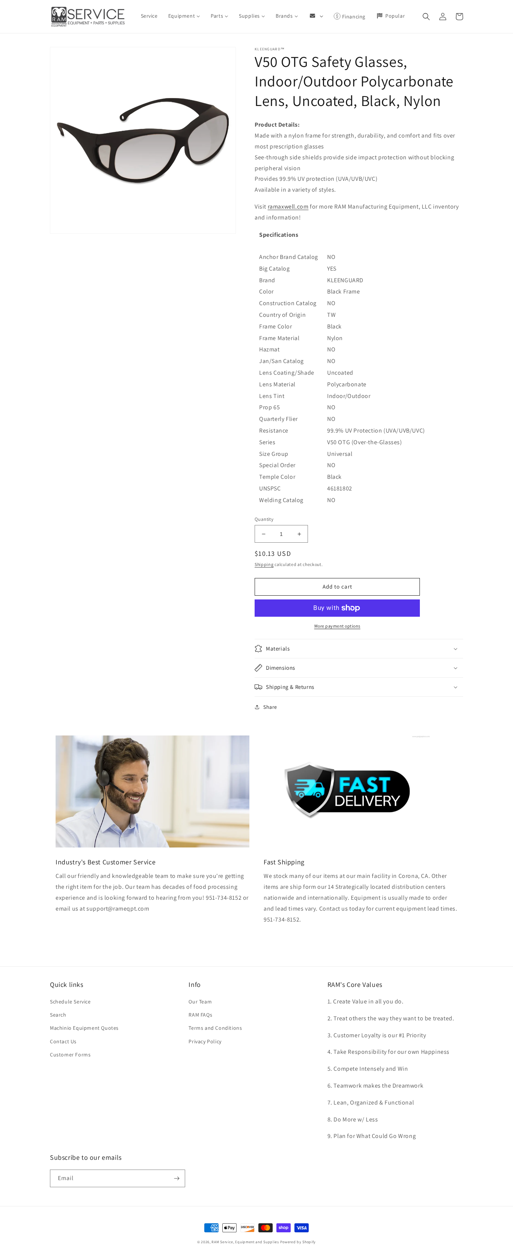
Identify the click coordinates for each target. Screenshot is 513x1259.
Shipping (264, 564)
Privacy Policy (205, 1041)
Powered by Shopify (298, 1241)
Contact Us (63, 1041)
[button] (426, 16)
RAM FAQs (200, 1014)
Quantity (264, 519)
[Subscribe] (176, 1178)
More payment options (337, 626)
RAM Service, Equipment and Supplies (245, 1241)
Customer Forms (70, 1054)
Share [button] (270, 707)
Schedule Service (70, 1001)
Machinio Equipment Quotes (84, 1027)
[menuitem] (149, 16)
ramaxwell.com (288, 206)
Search (58, 1014)
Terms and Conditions (215, 1027)
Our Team (200, 1001)
